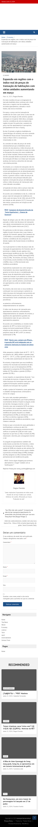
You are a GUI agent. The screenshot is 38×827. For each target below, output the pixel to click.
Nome (5, 567)
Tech (3, 633)
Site (4, 585)
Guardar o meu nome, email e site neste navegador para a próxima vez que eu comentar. (18, 597)
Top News (5, 622)
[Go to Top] (34, 818)
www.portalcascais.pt (24, 818)
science (4, 630)
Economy (6, 75)
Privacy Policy (8, 821)
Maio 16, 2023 (7, 96)
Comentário (7, 542)
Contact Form (6, 640)
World (3, 625)
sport (3, 635)
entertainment (6, 638)
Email (5, 576)
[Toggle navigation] (4, 32)
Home (3, 620)
